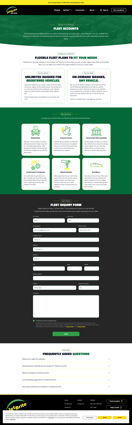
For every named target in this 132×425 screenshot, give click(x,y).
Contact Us (80, 404)
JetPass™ (66, 10)
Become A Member (96, 404)
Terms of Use (69, 327)
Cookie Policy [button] (51, 417)
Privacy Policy (81, 327)
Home (66, 400)
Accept (119, 417)
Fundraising (68, 404)
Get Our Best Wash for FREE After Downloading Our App (66, 2)
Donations (67, 407)
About (92, 10)
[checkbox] (34, 320)
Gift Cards (93, 407)
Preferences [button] (13, 419)
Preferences (89, 417)
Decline (105, 417)
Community (79, 10)
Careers (79, 400)
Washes (57, 10)
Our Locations (118, 10)
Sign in (105, 10)
